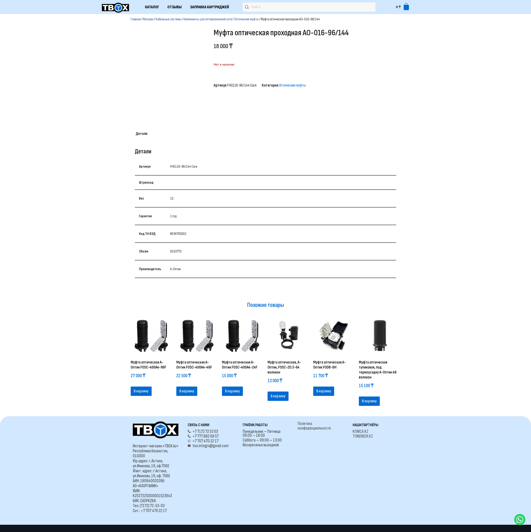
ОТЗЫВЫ (174, 7)
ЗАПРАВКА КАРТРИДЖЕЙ (209, 7)
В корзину (141, 391)
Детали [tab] (141, 133)
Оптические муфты (246, 19)
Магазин (148, 19)
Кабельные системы (168, 19)
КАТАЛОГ (152, 7)
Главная (136, 19)
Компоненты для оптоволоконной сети (208, 19)
